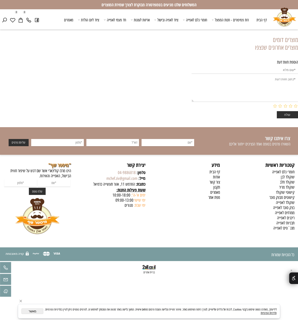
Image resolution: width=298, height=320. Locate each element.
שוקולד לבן (288, 177)
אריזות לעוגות (142, 19)
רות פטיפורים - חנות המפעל (232, 19)
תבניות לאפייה (285, 223)
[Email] (5, 280)
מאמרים (68, 19)
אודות (216, 177)
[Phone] (28, 19)
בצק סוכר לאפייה (284, 207)
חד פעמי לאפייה (116, 19)
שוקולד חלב (287, 182)
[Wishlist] (12, 19)
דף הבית (262, 19)
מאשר (32, 311)
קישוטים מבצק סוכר (282, 197)
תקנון (216, 187)
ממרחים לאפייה (285, 212)
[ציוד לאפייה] (284, 20)
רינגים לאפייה (286, 217)
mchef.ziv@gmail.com (121, 178)
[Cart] (20, 19)
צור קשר (215, 182)
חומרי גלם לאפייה (196, 19)
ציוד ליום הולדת (90, 19)
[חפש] (4, 19)
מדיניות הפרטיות (269, 313)
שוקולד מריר (287, 187)
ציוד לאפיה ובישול (167, 19)
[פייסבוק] (36, 19)
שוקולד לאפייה (285, 202)
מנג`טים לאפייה (284, 228)
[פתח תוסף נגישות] (293, 278)
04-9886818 (127, 172)
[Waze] (5, 292)
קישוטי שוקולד (285, 192)
